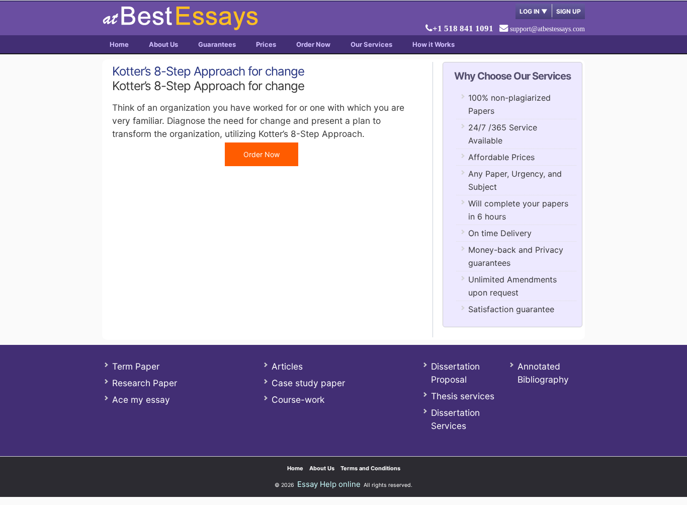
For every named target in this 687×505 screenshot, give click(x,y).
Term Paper (135, 366)
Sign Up (568, 11)
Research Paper (144, 383)
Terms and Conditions (370, 468)
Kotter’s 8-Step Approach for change (208, 71)
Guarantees (217, 44)
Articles (287, 366)
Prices (266, 44)
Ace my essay (141, 399)
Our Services (371, 44)
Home (119, 44)
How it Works (433, 44)
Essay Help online (329, 484)
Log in (534, 11)
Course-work (298, 399)
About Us (163, 44)
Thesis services (462, 396)
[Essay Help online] (180, 27)
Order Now (313, 44)
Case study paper (308, 383)
